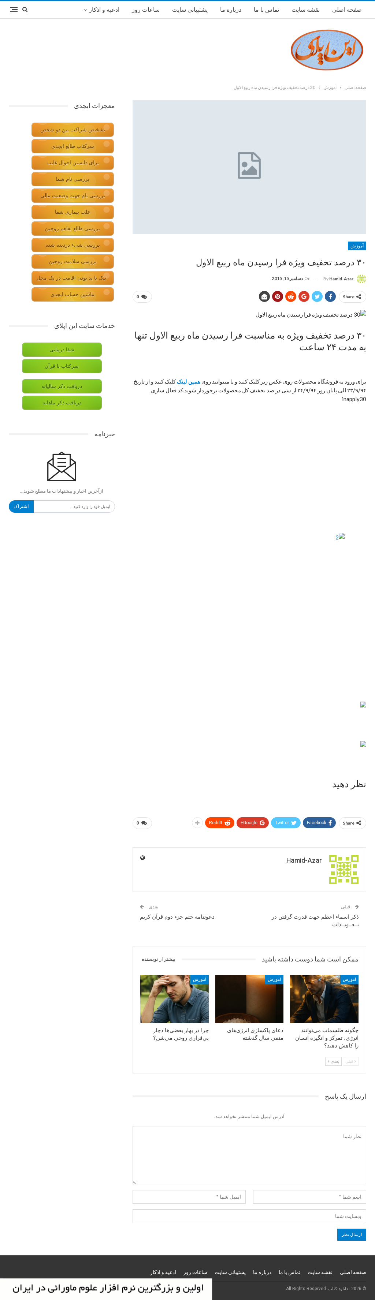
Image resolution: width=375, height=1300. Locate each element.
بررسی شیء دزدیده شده (72, 245)
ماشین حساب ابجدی (72, 294)
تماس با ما (266, 9)
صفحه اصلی (347, 9)
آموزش (357, 246)
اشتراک (21, 506)
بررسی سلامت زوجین (73, 261)
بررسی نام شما (72, 179)
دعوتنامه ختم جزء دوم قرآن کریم (177, 917)
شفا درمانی (61, 349)
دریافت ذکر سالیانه (61, 386)
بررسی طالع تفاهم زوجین (72, 228)
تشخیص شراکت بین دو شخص (72, 129)
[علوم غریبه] (363, 704)
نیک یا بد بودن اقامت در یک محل (71, 278)
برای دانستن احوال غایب (73, 162)
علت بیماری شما (72, 212)
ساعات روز (146, 9)
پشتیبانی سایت (190, 9)
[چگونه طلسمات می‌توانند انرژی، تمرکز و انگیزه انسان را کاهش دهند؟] (324, 999)
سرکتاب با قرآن (62, 366)
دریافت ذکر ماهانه (61, 403)
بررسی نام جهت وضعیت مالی (72, 195)
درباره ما (230, 9)
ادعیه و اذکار (104, 9)
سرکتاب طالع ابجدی (72, 146)
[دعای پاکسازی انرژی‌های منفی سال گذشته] (249, 999)
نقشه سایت (306, 9)
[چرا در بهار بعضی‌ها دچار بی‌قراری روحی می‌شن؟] (174, 999)
